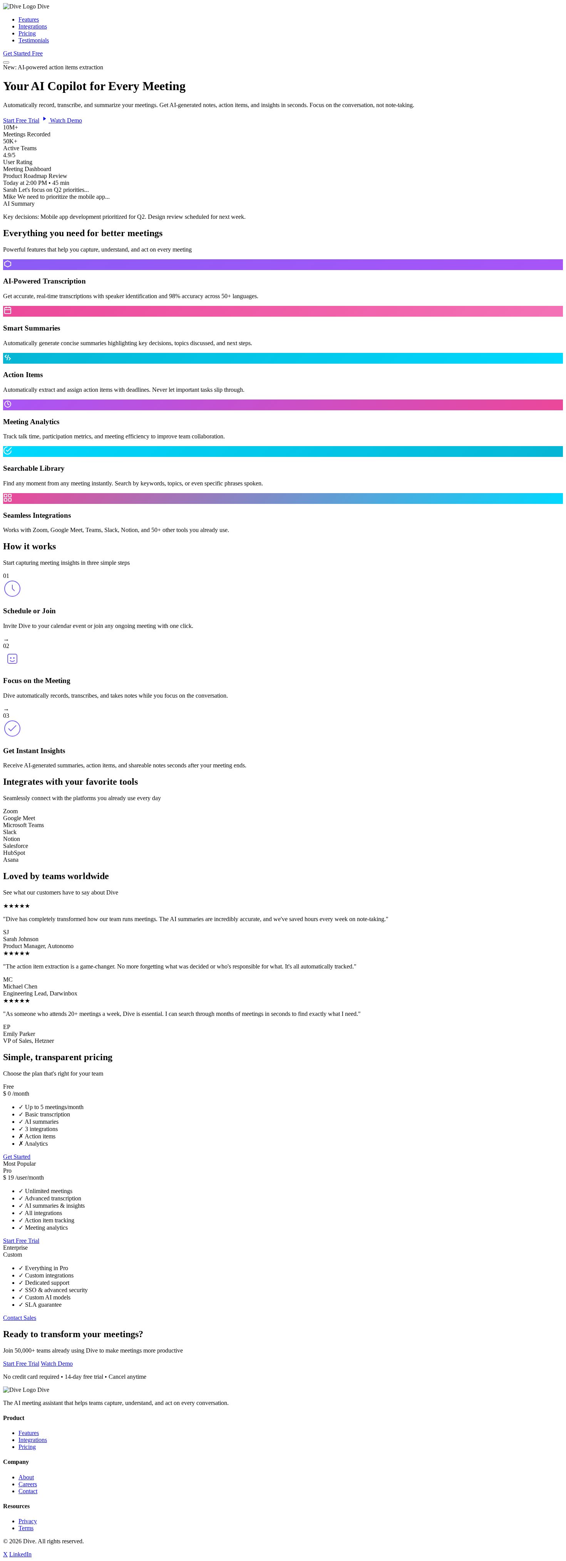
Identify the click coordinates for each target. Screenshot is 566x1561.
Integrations (32, 26)
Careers (27, 1484)
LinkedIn (20, 1554)
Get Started (16, 1156)
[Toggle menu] (6, 62)
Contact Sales (19, 1317)
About (26, 1477)
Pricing (27, 33)
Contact (27, 1491)
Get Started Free (23, 53)
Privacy (27, 1521)
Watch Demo (65, 120)
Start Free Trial (21, 120)
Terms (25, 1528)
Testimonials (33, 40)
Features (28, 19)
